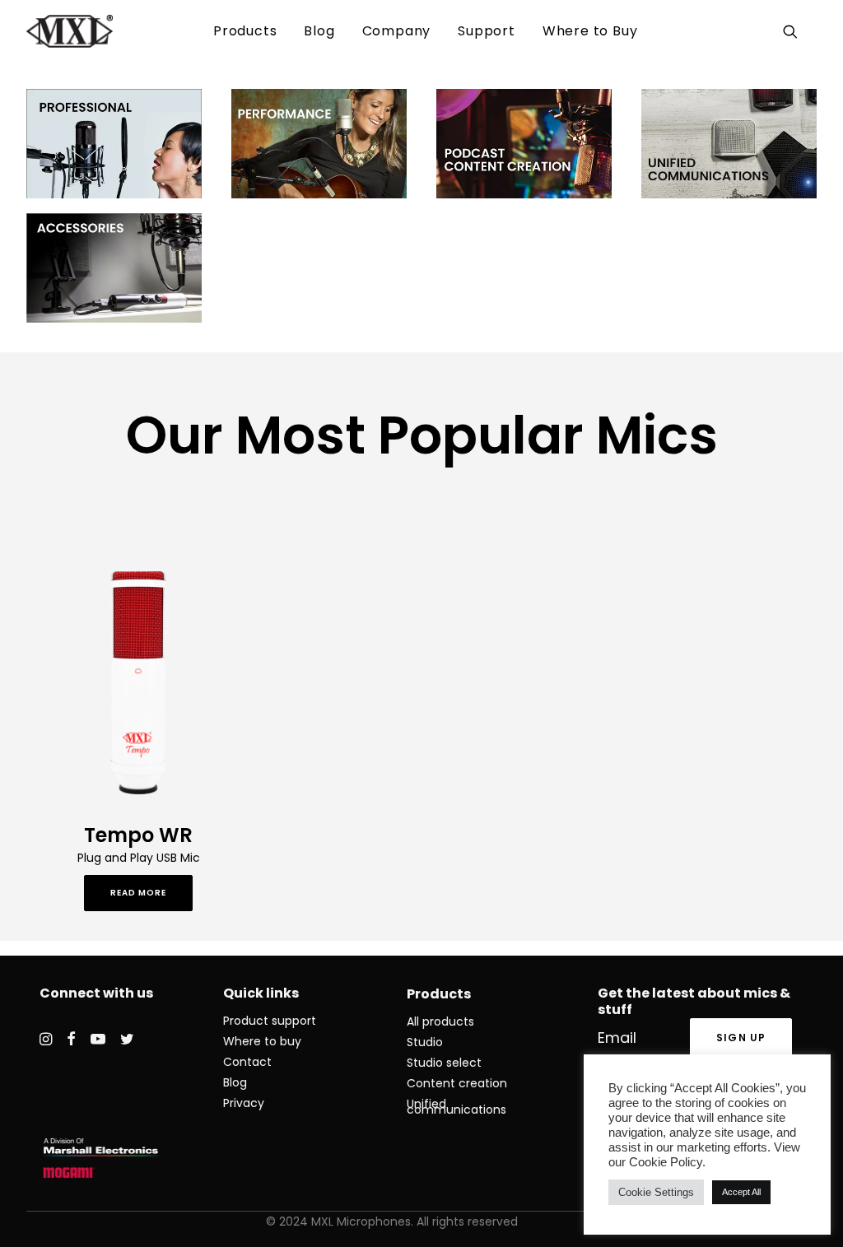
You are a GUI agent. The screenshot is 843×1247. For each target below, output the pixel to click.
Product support (269, 1020)
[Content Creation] (524, 143)
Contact (247, 1062)
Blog (319, 30)
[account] (813, 31)
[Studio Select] (114, 143)
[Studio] (319, 143)
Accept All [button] (741, 1192)
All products (440, 1021)
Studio (425, 1042)
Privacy (243, 1103)
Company (396, 30)
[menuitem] (245, 31)
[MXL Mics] (69, 31)
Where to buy (262, 1041)
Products (245, 30)
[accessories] (114, 268)
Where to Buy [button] (590, 30)
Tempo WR (138, 835)
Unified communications (456, 1107)
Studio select (444, 1062)
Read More (138, 892)
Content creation (457, 1083)
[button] (793, 31)
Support (486, 30)
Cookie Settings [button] (656, 1192)
